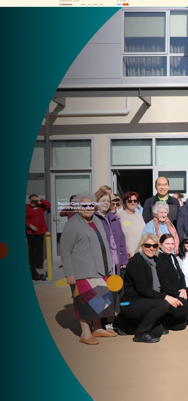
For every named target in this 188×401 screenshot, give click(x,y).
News (118, 0)
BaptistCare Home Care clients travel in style (76, 199)
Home (59, 199)
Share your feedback (123, 0)
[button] (128, 1)
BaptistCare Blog (64, 199)
